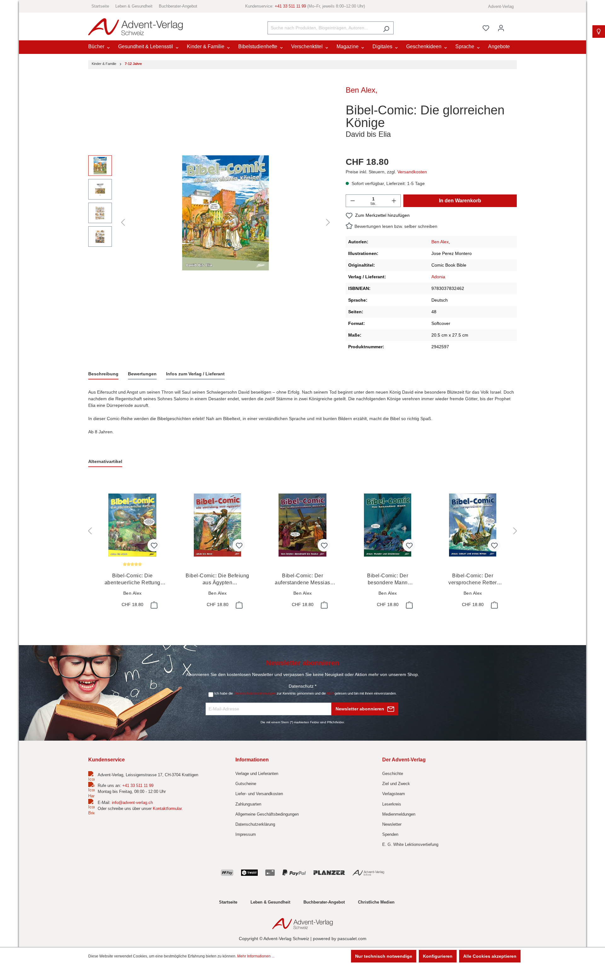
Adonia (438, 276)
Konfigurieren (437, 956)
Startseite (100, 6)
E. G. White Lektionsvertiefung (410, 844)
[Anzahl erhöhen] (393, 201)
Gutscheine (245, 783)
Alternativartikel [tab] (105, 461)
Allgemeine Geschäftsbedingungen (267, 814)
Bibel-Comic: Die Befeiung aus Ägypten (217, 579)
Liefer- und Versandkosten (259, 793)
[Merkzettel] (485, 28)
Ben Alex (360, 90)
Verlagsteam (393, 793)
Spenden (390, 834)
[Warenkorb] (513, 25)
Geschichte (392, 773)
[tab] (103, 374)
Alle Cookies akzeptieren (489, 956)
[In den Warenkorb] (153, 605)
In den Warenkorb (460, 200)
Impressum (245, 834)
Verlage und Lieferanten (256, 773)
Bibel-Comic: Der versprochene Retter (472, 579)
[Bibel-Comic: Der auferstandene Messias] (302, 525)
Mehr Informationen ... (255, 956)
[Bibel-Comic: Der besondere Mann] (387, 525)
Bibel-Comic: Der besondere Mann (388, 579)
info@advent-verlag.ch (132, 802)
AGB (330, 693)
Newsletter (391, 824)
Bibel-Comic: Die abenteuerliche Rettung (132, 579)
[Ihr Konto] (501, 28)
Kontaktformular (167, 808)
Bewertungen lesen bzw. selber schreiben (395, 226)
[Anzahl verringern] (352, 201)
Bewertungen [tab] (142, 373)
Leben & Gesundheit (134, 6)
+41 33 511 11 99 (290, 6)
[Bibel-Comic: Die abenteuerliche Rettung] (132, 525)
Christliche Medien (376, 902)
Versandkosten (412, 171)
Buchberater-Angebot (178, 6)
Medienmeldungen (398, 814)
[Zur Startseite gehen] (135, 27)
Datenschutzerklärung (255, 824)
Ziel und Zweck (396, 783)
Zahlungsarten (248, 804)
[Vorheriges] (123, 222)
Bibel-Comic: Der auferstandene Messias (302, 579)
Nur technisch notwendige (383, 956)
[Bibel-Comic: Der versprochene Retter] (472, 525)
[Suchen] (386, 27)
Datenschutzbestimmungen (255, 693)
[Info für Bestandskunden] (598, 31)
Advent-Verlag (501, 6)
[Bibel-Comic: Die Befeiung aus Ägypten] (217, 525)
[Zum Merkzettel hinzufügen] (153, 545)
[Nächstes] (328, 222)
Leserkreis (391, 804)
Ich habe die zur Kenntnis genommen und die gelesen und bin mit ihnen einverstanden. (305, 693)
